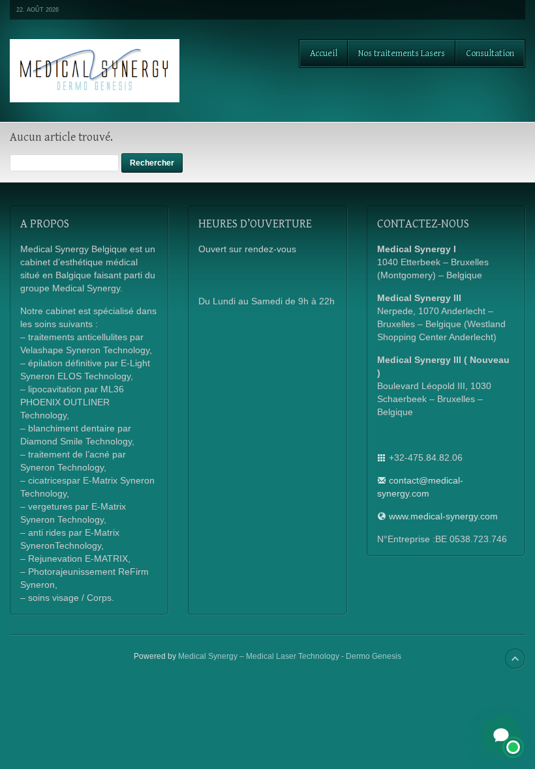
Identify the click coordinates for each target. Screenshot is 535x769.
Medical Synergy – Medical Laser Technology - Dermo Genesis (289, 656)
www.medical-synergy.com (443, 516)
